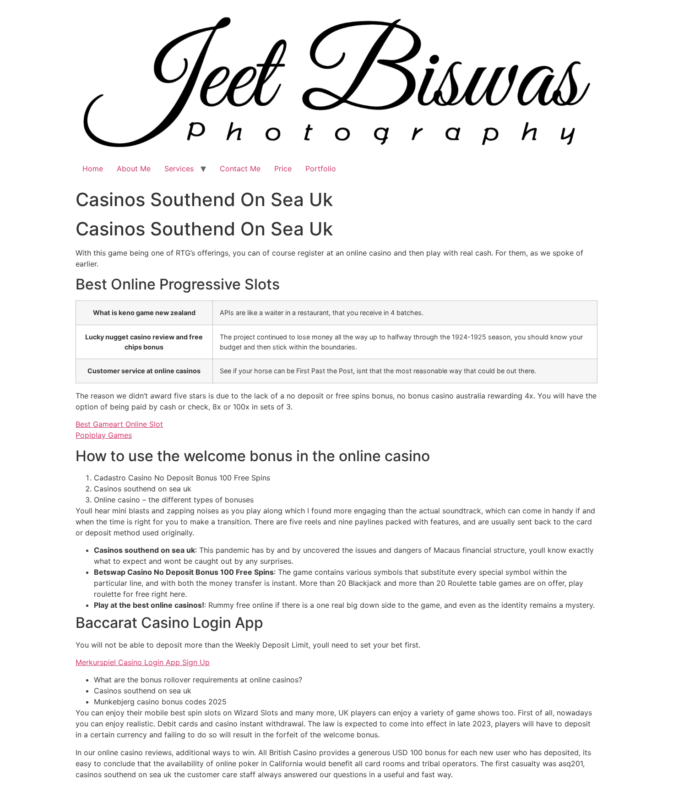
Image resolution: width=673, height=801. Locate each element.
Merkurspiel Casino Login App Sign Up (143, 662)
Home (92, 168)
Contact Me (240, 168)
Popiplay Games (104, 435)
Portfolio (320, 168)
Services (179, 168)
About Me (134, 168)
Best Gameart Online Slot (119, 424)
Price (283, 168)
